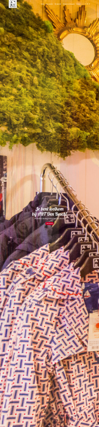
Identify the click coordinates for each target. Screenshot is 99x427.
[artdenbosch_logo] (13, 4)
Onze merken (49, 223)
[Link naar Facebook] (85, 4)
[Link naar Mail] (87, 4)
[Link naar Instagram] (89, 4)
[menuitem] (42, 4)
